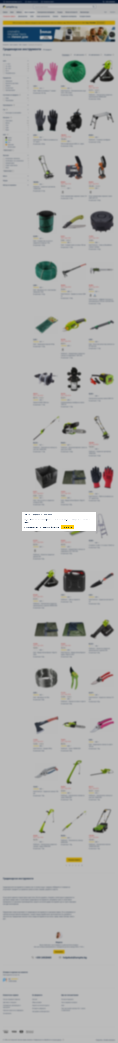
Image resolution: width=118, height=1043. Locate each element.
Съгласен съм (67, 527)
